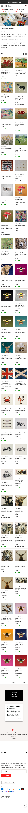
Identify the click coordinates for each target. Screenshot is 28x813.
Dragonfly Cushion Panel (6, 200)
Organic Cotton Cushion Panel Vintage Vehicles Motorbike (6, 460)
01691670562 (19, 1)
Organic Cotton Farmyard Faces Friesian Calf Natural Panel (6, 511)
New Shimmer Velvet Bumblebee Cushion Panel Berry (20, 280)
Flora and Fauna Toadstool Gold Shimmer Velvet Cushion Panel (20, 201)
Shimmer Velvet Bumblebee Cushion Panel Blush (20, 620)
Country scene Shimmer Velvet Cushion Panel (6, 123)
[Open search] (19, 6)
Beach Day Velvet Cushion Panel (5, 97)
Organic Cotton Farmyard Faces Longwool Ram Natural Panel (6, 567)
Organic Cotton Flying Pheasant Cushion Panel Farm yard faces (6, 620)
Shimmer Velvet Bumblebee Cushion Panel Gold (6, 646)
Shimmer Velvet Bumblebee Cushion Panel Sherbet (6, 672)
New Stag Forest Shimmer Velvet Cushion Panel (6, 359)
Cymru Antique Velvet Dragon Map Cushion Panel (20, 124)
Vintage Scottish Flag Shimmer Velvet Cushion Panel (20, 385)
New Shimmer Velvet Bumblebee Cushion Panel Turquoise (20, 332)
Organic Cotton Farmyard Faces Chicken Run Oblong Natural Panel (20, 481)
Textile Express (4, 70)
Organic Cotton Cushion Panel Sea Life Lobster (20, 409)
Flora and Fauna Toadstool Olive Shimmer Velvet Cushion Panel (6, 228)
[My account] (22, 6)
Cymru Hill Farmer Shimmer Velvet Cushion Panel (20, 150)
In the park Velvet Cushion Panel (5, 254)
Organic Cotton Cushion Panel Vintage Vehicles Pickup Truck (20, 460)
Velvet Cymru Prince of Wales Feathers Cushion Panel (20, 358)
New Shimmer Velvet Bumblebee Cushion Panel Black (6, 306)
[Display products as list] (26, 54)
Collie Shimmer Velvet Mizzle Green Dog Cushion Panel (20, 98)
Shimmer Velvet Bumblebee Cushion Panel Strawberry (20, 672)
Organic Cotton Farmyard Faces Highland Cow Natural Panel (20, 512)
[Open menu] (2, 6)
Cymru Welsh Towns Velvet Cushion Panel (6, 175)
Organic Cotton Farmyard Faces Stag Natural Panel (20, 566)
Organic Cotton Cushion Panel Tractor (20, 433)
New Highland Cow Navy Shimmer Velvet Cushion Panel (7, 280)
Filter (5, 54)
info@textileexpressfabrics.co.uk (14, 2)
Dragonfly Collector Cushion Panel (19, 175)
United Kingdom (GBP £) (6, 782)
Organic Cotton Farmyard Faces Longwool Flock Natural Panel (6, 539)
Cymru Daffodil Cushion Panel (6, 149)
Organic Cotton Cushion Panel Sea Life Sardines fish (6, 434)
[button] (3, 712)
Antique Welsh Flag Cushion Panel (5, 73)
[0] (25, 6)
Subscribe (6, 775)
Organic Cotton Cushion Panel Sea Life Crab (6, 409)
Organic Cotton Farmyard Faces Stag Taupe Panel (6, 594)
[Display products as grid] (23, 54)
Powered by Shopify (5, 797)
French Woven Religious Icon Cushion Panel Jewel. (20, 227)
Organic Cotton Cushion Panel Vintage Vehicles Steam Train (6, 485)
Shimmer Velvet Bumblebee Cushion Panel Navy (20, 646)
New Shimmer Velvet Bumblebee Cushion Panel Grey (20, 307)
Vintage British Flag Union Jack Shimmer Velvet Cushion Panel (6, 385)
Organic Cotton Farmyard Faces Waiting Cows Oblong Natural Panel (20, 589)
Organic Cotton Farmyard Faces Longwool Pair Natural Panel (20, 539)
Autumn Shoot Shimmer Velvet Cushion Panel (20, 73)
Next (24, 682)
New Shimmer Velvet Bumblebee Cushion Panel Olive (6, 332)
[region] (14, 712)
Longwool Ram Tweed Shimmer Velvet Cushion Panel (20, 254)
